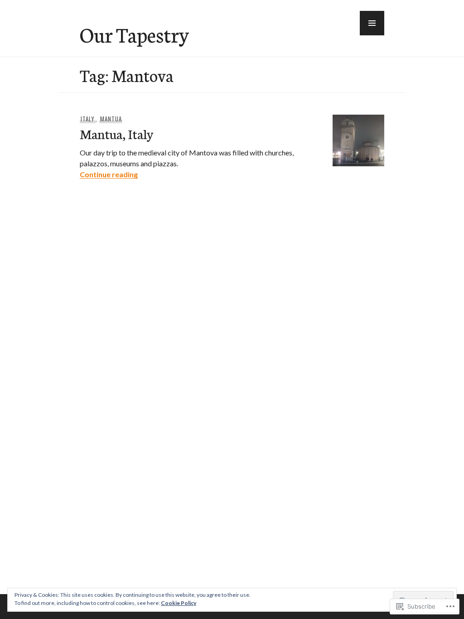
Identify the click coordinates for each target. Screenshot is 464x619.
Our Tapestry (134, 34)
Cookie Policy (178, 603)
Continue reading (109, 174)
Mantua (111, 118)
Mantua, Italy (117, 133)
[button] (372, 23)
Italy (88, 118)
